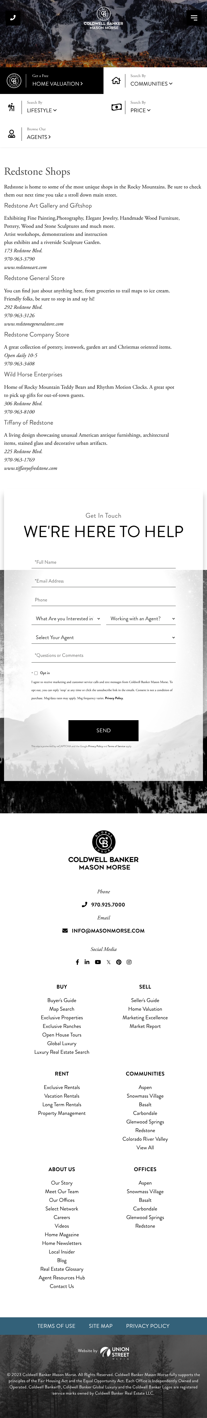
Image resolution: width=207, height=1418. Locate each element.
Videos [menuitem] (62, 1226)
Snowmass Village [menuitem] (145, 1096)
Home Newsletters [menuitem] (62, 1243)
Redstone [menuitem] (145, 1130)
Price (138, 110)
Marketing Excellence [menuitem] (145, 1017)
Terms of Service (116, 746)
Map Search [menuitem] (61, 1009)
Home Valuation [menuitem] (145, 1009)
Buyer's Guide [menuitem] (61, 1000)
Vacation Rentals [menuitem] (61, 1096)
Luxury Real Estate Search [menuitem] (61, 1052)
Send (103, 730)
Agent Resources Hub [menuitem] (62, 1278)
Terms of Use (56, 1326)
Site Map (101, 1326)
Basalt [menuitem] (145, 1104)
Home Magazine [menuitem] (62, 1234)
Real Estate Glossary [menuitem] (61, 1269)
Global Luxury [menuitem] (62, 1043)
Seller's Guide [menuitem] (145, 1000)
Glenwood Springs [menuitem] (145, 1122)
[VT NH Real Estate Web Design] (103, 1353)
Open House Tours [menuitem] (62, 1035)
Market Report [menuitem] (145, 1026)
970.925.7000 (12, 18)
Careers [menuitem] (62, 1217)
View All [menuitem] (145, 1147)
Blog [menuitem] (62, 1260)
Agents (37, 134)
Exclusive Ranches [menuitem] (62, 1026)
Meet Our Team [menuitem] (62, 1191)
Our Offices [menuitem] (62, 1200)
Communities (149, 84)
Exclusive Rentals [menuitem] (62, 1087)
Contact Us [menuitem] (62, 1286)
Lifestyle (39, 110)
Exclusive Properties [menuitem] (62, 1017)
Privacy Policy (114, 698)
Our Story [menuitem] (62, 1183)
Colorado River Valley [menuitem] (145, 1139)
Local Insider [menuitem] (62, 1252)
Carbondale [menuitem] (145, 1113)
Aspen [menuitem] (145, 1087)
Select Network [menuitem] (61, 1209)
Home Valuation (55, 80)
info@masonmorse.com (108, 931)
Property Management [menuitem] (62, 1113)
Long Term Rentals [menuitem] (61, 1104)
